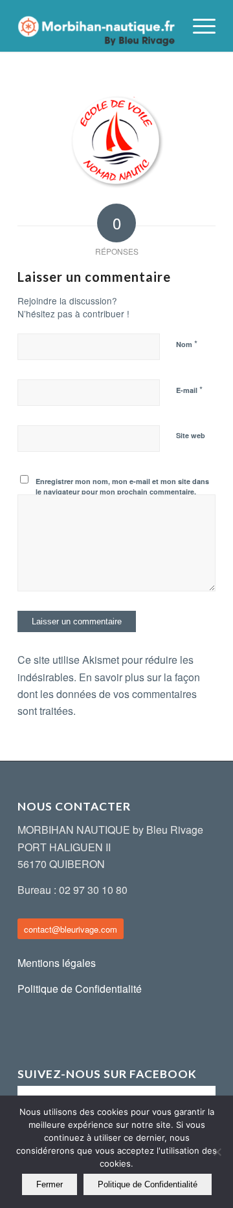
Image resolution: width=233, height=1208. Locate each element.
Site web (190, 435)
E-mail (189, 389)
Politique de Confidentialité (79, 988)
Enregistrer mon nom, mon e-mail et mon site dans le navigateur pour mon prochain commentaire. (122, 486)
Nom (186, 343)
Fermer (49, 1184)
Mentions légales (56, 962)
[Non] (216, 1151)
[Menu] (198, 26)
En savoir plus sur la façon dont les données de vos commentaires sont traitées (108, 694)
